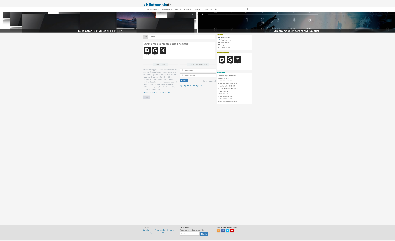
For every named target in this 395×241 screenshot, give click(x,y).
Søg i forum (225, 42)
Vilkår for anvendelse (150, 93)
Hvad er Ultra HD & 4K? (227, 86)
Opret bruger (225, 47)
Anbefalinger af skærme (227, 76)
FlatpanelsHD (159, 233)
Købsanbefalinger (152, 9)
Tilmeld (146, 97)
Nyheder (197, 9)
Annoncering (147, 233)
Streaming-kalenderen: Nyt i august (98, 22)
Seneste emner (226, 37)
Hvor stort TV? (224, 91)
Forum (208, 9)
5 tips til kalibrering (226, 96)
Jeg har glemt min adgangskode (191, 85)
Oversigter (166, 9)
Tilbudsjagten (224, 78)
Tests (177, 9)
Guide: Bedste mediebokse (228, 88)
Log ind (183, 80)
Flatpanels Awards (225, 81)
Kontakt (146, 230)
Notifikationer (226, 40)
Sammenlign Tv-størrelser (228, 101)
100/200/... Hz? (224, 94)
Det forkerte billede (225, 99)
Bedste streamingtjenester (228, 83)
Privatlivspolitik (164, 93)
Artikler (186, 9)
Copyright (170, 230)
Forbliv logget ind (209, 81)
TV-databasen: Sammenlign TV (296, 22)
